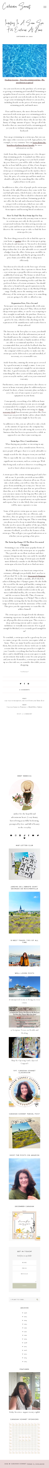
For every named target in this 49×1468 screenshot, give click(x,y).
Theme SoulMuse (35, 1464)
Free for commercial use (30, 79)
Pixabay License (11, 79)
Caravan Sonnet (17, 7)
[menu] (44, 7)
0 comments (24, 690)
